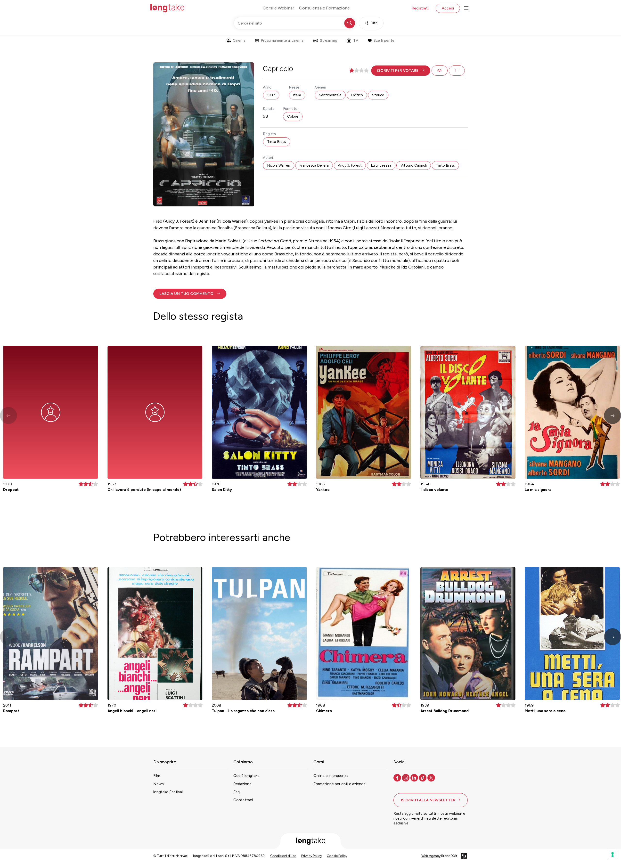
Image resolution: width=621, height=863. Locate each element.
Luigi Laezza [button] (381, 165)
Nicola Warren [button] (278, 165)
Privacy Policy (311, 856)
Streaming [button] (328, 40)
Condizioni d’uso (283, 856)
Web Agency (431, 856)
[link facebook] (397, 777)
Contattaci (243, 800)
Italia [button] (297, 95)
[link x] (431, 777)
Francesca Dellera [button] (314, 165)
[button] (400, 70)
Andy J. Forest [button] (350, 165)
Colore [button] (292, 116)
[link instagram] (406, 777)
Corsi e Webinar (278, 8)
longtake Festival (168, 792)
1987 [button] (271, 95)
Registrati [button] (420, 8)
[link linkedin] (414, 777)
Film (156, 775)
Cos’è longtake (246, 775)
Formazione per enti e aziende (339, 784)
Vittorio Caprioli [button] (413, 165)
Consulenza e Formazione (324, 8)
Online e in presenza (330, 775)
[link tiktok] (423, 777)
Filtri (373, 23)
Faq (236, 792)
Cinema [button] (239, 40)
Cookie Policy (337, 856)
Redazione (242, 784)
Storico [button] (378, 95)
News (158, 784)
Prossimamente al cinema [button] (282, 40)
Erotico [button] (357, 95)
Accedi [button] (448, 8)
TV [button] (355, 40)
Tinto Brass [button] (276, 141)
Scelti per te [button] (384, 40)
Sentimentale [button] (330, 95)
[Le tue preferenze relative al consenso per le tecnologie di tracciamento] (612, 854)
